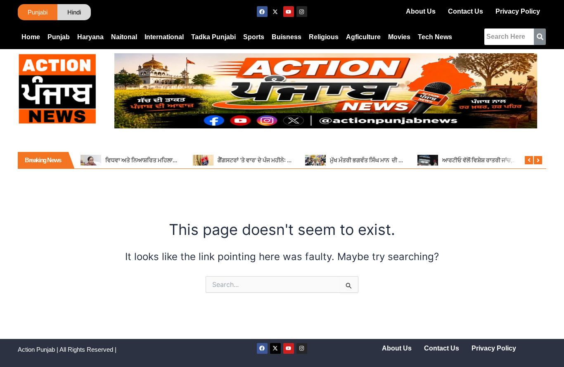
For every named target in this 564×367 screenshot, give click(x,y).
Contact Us (465, 11)
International (164, 36)
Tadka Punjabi (213, 36)
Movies (399, 36)
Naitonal (124, 36)
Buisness (286, 36)
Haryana (90, 36)
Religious (324, 36)
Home (30, 36)
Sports (253, 36)
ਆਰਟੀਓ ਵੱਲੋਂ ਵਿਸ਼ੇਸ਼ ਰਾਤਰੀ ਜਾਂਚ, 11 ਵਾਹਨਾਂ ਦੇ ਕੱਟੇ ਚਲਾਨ (502, 159)
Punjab (58, 36)
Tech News (435, 36)
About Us (421, 11)
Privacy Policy (517, 11)
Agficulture (363, 36)
